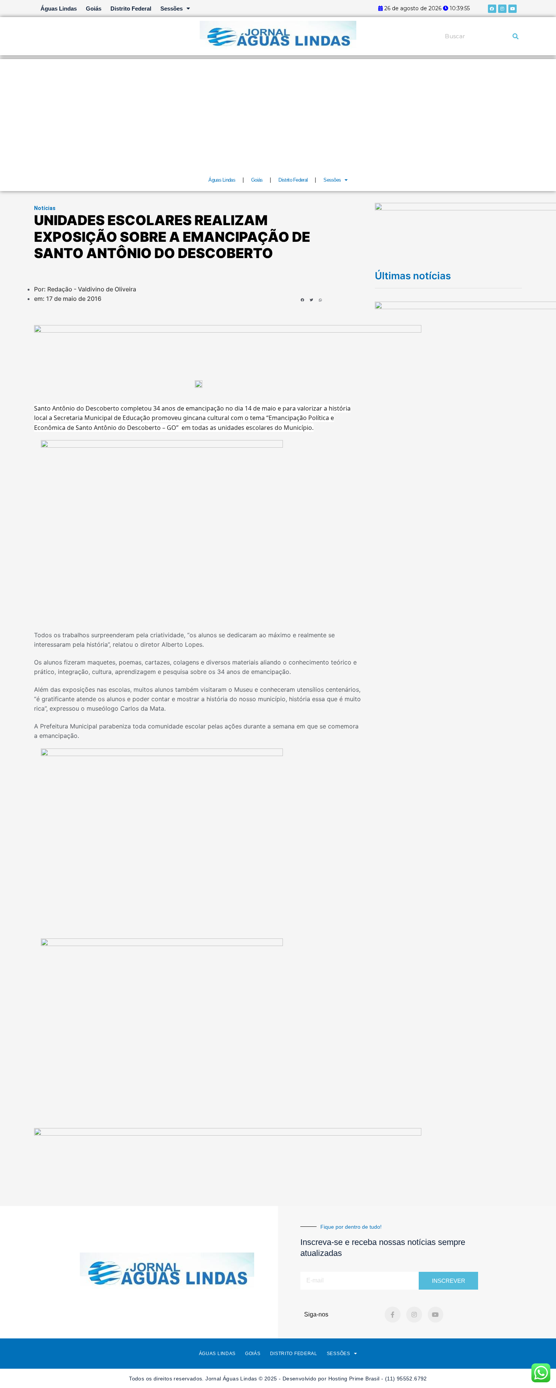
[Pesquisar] (515, 36)
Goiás (93, 8)
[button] (302, 300)
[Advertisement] (278, 112)
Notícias (45, 208)
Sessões (171, 8)
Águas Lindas (58, 8)
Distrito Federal (130, 8)
